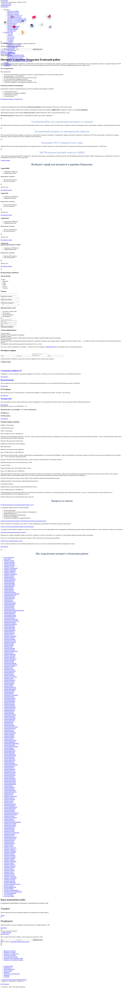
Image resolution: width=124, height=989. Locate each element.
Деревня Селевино (9, 849)
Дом (4, 279)
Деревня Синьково (9, 858)
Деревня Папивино (9, 805)
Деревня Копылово (9, 719)
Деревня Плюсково (9, 811)
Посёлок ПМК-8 (8, 888)
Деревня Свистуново (10, 847)
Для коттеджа (11, 53)
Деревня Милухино (9, 760)
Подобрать (4, 928)
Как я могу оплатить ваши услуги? (11, 541)
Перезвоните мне (37, 940)
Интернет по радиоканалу (14, 21)
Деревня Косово (8, 724)
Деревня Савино (9, 846)
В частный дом (11, 50)
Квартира (5, 281)
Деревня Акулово (9, 566)
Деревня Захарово (9, 681)
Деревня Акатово (9, 560)
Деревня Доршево (9, 660)
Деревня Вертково (9, 618)
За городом (10, 38)
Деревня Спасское (9, 873)
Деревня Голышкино (10, 642)
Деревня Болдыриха (10, 592)
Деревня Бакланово (9, 580)
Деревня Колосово (9, 710)
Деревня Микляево (9, 758)
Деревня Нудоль (8, 795)
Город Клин (7, 559)
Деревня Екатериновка (10, 665)
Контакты (7, 972)
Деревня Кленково (9, 704)
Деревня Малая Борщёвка (11, 743)
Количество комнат (6, 299)
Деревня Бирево (8, 587)
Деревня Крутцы (9, 730)
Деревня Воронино (9, 627)
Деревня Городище (9, 648)
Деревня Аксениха (9, 563)
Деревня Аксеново (9, 565)
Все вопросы (4, 546)
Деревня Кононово (9, 716)
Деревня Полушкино (10, 825)
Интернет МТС (11, 30)
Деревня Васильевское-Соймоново (14, 610)
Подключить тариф (6, 190)
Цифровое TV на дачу (13, 46)
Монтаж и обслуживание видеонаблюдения (20, 61)
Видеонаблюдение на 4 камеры (16, 59)
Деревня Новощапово (10, 792)
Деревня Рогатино (9, 840)
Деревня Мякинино (9, 769)
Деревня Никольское (10, 784)
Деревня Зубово (8, 686)
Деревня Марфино (9, 749)
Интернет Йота (11, 24)
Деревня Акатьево (9, 562)
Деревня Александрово (10, 568)
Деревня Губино (8, 652)
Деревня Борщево (9, 606)
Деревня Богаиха (9, 590)
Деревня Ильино (9, 693)
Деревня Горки (8, 646)
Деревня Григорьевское (11, 651)
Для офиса (10, 41)
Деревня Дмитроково (10, 659)
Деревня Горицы (9, 645)
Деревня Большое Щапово (11, 593)
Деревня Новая (8, 785)
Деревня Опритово (9, 799)
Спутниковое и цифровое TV (11, 370)
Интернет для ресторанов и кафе (16, 18)
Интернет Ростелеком (13, 26)
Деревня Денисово (9, 657)
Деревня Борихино (9, 598)
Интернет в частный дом (14, 15)
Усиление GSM (6, 399)
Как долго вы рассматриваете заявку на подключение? (17, 526)
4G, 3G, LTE (11, 37)
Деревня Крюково (9, 731)
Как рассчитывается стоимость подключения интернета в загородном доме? (23, 521)
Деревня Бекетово (9, 581)
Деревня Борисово (9, 597)
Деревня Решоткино (10, 838)
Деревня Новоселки (10, 790)
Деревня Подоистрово (10, 814)
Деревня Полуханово (10, 823)
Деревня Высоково (9, 628)
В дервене (10, 40)
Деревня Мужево (9, 767)
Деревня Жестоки (9, 672)
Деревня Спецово (9, 875)
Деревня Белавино (9, 583)
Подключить (4, 376)
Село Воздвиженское (10, 893)
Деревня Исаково (9, 696)
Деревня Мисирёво (9, 763)
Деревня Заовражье (9, 680)
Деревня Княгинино (10, 707)
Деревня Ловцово (9, 737)
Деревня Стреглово (9, 879)
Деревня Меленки (9, 757)
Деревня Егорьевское (10, 663)
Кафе (4, 283)
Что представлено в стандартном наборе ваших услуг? (17, 504)
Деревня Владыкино (10, 622)
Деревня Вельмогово (10, 616)
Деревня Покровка (9, 820)
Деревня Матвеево (9, 752)
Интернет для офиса (13, 11)
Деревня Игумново (9, 690)
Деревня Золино (8, 684)
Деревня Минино (9, 761)
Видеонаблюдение (8, 314)
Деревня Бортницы (9, 604)
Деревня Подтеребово (10, 817)
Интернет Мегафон (13, 27)
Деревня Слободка (9, 864)
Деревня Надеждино (10, 772)
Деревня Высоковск (10, 630)
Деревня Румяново (9, 843)
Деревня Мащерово (9, 754)
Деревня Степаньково (10, 878)
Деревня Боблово (9, 589)
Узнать (3, 915)
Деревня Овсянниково (10, 796)
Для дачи (10, 35)
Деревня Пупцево (9, 831)
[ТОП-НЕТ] (4, 0)
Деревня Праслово (9, 829)
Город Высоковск (9, 557)
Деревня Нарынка (9, 776)
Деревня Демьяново (10, 655)
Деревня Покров (9, 819)
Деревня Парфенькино (10, 807)
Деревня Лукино (9, 739)
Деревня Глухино (9, 634)
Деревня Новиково (9, 787)
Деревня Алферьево (10, 571)
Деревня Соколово (9, 870)
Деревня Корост (8, 722)
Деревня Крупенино (10, 728)
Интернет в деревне (13, 14)
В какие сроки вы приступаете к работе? (13, 532)
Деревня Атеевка (9, 577)
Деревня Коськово (9, 725)
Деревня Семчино (9, 854)
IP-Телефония (7, 316)
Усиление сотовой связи (10, 311)
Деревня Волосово (9, 625)
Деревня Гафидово (9, 633)
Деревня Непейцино (10, 779)
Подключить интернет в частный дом (11, 99)
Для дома (10, 34)
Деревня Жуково (9, 674)
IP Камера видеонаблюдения (15, 55)
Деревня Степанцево (10, 876)
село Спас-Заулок (9, 896)
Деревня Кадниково (10, 698)
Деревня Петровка (9, 810)
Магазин (5, 288)
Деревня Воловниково (10, 624)
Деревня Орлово (9, 801)
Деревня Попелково (10, 826)
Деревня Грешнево (9, 649)
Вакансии (7, 975)
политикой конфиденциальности (19, 941)
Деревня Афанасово (10, 578)
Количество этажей (6, 296)
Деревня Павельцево (10, 804)
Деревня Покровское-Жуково (12, 822)
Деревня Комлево (9, 711)
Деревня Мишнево (9, 766)
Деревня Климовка (9, 705)
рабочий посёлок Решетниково (13, 891)
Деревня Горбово (9, 643)
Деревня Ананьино (9, 572)
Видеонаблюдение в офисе (15, 58)
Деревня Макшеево (9, 742)
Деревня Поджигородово (11, 813)
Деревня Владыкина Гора (11, 621)
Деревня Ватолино (9, 613)
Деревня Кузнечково (10, 733)
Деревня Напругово (10, 775)
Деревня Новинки (9, 789)
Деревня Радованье (9, 834)
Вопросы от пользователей (12, 973)
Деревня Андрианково (10, 574)
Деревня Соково (8, 869)
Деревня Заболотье (9, 675)
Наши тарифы (8, 970)
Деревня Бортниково (10, 603)
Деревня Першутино (10, 808)
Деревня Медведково (10, 755)
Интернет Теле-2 (12, 23)
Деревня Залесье (8, 678)
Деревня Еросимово (10, 671)
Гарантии (7, 976)
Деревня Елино (8, 668)
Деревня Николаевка (10, 782)
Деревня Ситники (9, 860)
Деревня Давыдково (10, 654)
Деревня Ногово (8, 793)
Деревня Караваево (9, 701)
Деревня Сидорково (10, 857)
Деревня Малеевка (9, 745)
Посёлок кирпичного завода (12, 884)
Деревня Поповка (9, 828)
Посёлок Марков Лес (10, 887)
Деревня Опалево (9, 798)
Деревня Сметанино (10, 866)
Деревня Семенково (10, 852)
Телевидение (6, 313)
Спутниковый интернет (14, 17)
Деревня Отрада (8, 802)
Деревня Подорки (9, 816)
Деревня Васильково (10, 612)
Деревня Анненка (9, 575)
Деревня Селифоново (10, 851)
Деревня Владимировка (11, 619)
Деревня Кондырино (10, 714)
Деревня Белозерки (9, 584)
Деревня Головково (9, 639)
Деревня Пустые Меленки (11, 832)
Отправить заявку (5, 362)
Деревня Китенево (9, 702)
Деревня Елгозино (9, 666)
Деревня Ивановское (10, 687)
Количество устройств (7, 303)
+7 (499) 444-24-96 (6, 3)
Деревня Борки (8, 600)
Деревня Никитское (9, 781)
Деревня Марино (9, 748)
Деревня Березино (9, 586)
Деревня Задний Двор (10, 677)
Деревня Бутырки (9, 607)
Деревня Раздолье (9, 835)
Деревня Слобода (9, 863)
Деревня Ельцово (9, 669)
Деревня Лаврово (9, 734)
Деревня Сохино (9, 872)
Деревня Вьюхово (9, 631)
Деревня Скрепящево (10, 861)
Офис (4, 284)
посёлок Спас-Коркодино (11, 890)
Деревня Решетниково (10, 837)
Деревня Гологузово (10, 640)
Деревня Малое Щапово (11, 746)
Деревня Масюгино (9, 751)
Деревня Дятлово (9, 662)
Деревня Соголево (9, 867)
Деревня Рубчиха (9, 841)
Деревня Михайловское (11, 764)
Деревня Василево (9, 609)
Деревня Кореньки (9, 720)
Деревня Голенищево (10, 636)
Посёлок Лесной (9, 885)
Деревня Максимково (10, 740)
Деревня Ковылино (9, 708)
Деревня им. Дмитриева (11, 695)
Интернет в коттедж (13, 12)
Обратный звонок (6, 5)
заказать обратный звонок (19, 979)
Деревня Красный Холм (11, 727)
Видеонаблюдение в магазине (16, 56)
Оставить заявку (5, 160)
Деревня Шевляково (10, 882)
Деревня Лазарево (9, 736)
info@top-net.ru (5, 984)
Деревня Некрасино (10, 778)
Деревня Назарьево (9, 773)
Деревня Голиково (9, 637)
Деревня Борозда (9, 601)
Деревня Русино (8, 844)
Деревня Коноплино (10, 717)
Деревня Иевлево (9, 692)
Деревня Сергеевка (9, 855)
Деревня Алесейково (10, 569)
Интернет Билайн (12, 29)
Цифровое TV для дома (14, 44)
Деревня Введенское (10, 615)
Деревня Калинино (9, 699)
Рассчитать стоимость (7, 326)
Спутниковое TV (12, 47)
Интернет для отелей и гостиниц (16, 20)
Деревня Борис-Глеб (10, 595)
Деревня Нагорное (9, 770)
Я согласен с (15, 941)
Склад (4, 286)
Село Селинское (8, 894)
